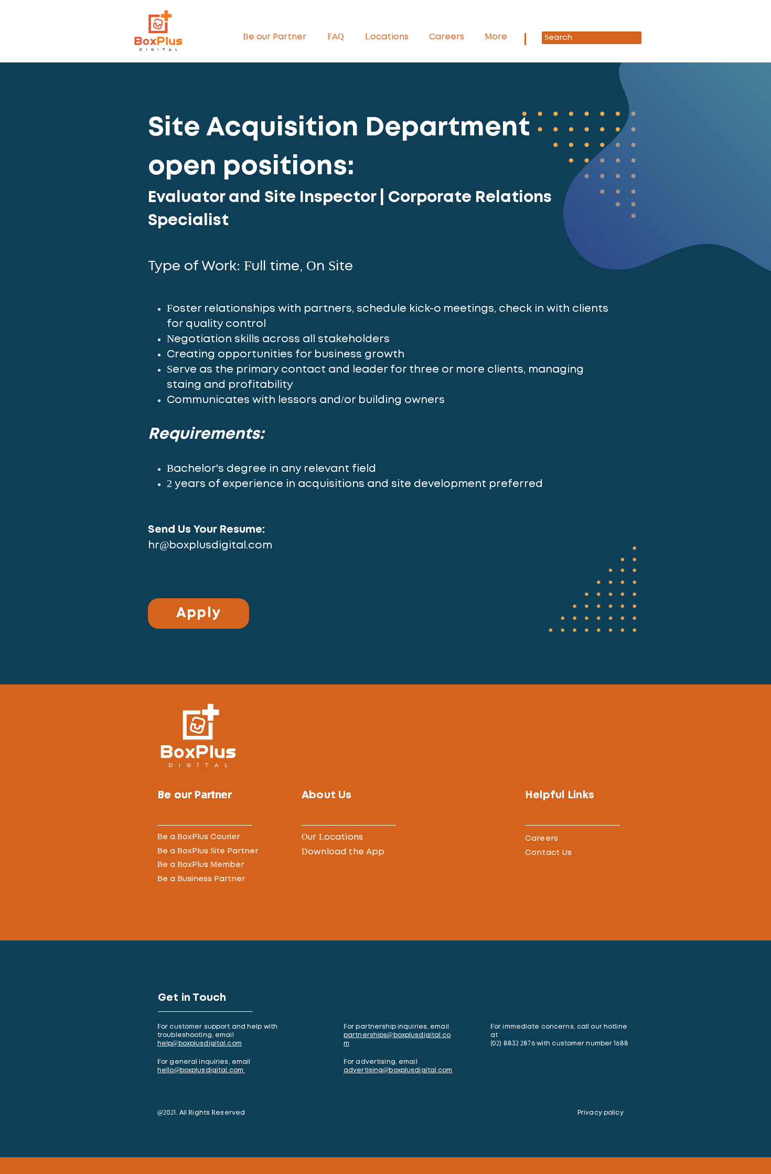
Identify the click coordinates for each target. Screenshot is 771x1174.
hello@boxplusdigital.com (200, 1070)
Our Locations (332, 837)
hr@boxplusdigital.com (210, 545)
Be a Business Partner (201, 879)
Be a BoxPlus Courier (198, 837)
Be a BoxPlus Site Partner (207, 851)
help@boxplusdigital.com (199, 1044)
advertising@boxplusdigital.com (398, 1070)
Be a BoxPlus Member (200, 865)
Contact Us (548, 852)
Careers (541, 838)
